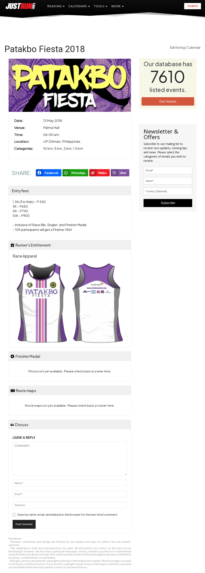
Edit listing (178, 47)
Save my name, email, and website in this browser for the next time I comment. (67, 514)
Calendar (194, 47)
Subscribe (168, 203)
